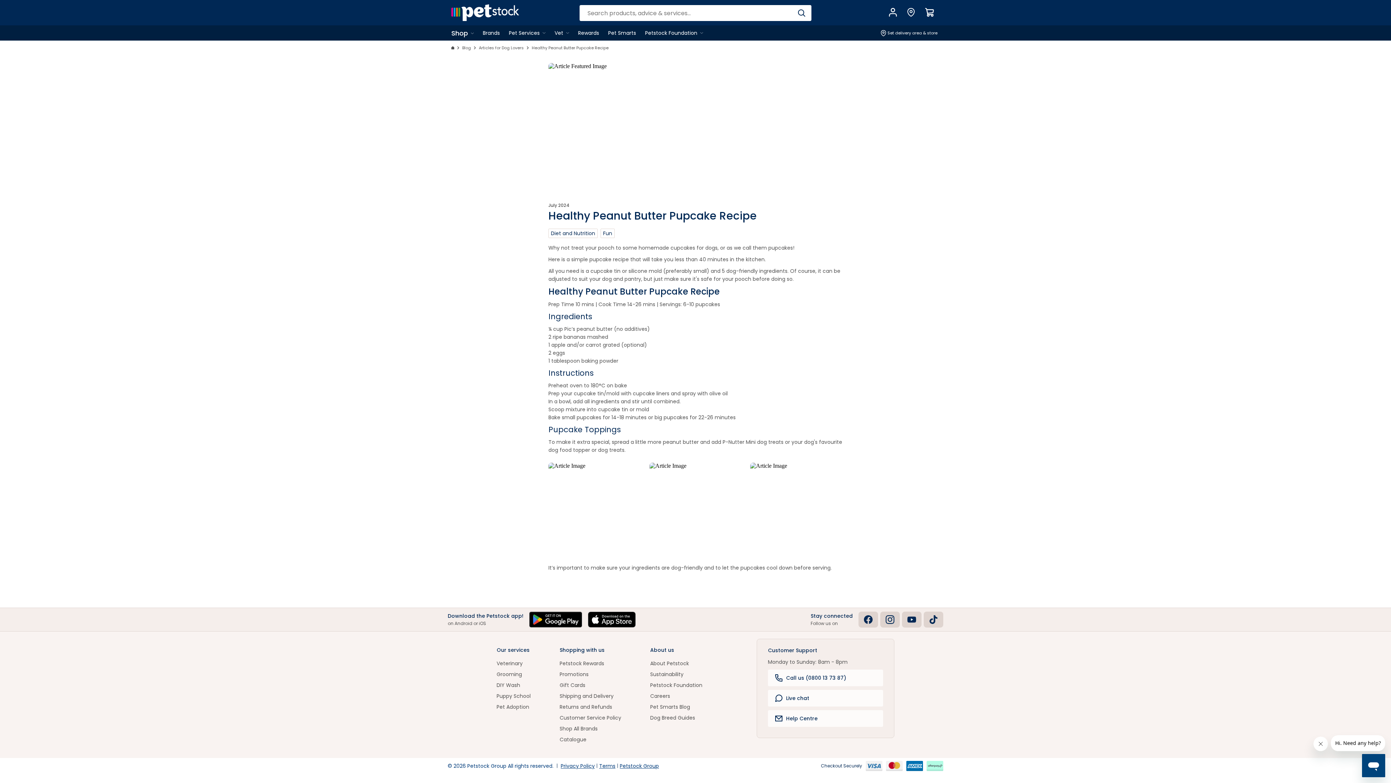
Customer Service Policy (590, 717)
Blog (466, 48)
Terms (607, 766)
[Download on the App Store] (612, 620)
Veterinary (510, 663)
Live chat (797, 698)
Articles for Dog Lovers (501, 48)
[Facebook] (868, 620)
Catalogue (573, 739)
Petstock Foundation (676, 685)
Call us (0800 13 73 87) (816, 678)
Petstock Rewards (582, 663)
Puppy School (514, 696)
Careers (660, 696)
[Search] (801, 13)
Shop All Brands (579, 728)
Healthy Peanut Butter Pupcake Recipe (570, 48)
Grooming (509, 674)
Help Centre (802, 718)
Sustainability (667, 674)
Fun (607, 233)
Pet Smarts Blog (670, 707)
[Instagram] (890, 620)
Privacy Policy (578, 766)
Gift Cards (572, 685)
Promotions (574, 674)
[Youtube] (912, 620)
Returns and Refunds (586, 707)
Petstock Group (639, 766)
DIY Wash (508, 685)
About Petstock (669, 663)
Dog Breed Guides (672, 717)
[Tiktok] (933, 620)
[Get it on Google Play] (555, 620)
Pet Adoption (513, 707)
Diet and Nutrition (573, 233)
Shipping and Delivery (587, 696)
